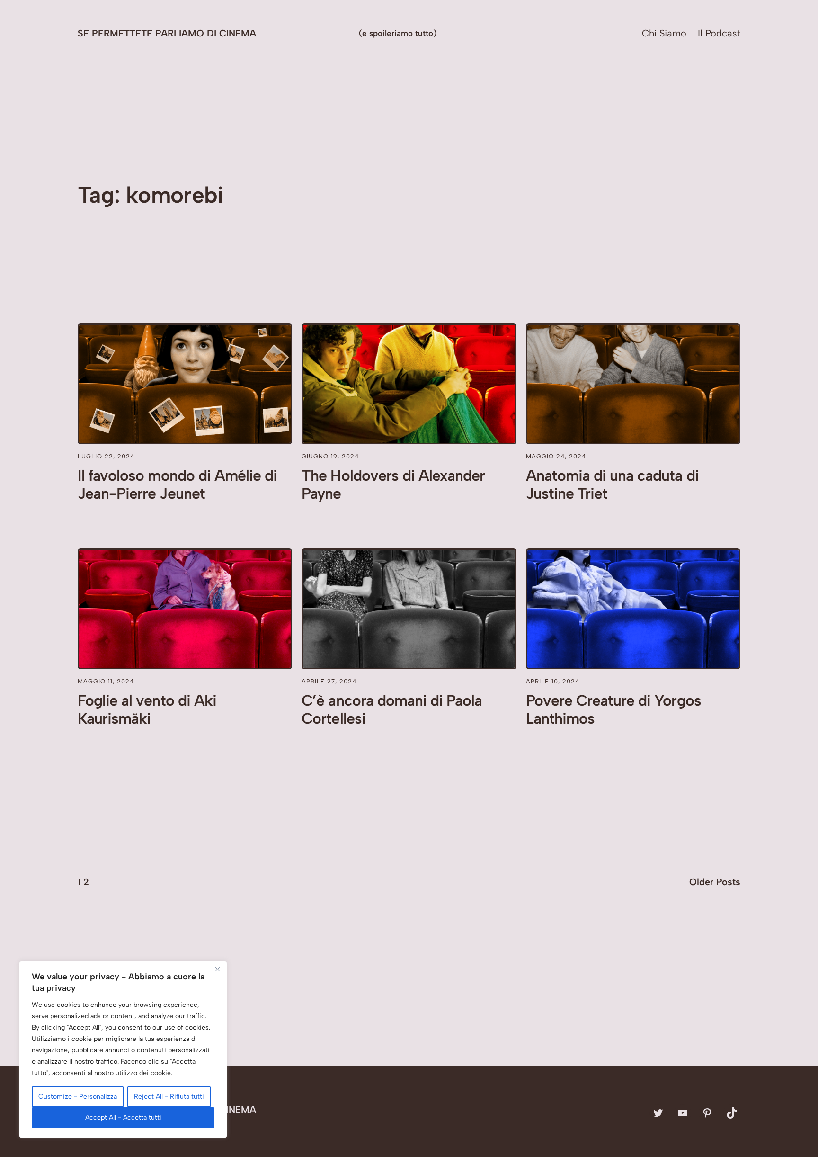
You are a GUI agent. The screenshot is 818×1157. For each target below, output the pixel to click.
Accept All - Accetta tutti (123, 1117)
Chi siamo (664, 33)
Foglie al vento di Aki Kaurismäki (147, 709)
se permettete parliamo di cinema (167, 33)
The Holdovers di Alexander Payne (393, 484)
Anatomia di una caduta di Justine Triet (612, 484)
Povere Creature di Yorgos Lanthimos (613, 709)
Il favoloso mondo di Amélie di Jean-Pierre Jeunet (177, 484)
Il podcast (719, 33)
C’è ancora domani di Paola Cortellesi (392, 709)
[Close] (217, 969)
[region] (123, 1049)
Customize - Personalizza (77, 1097)
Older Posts (714, 882)
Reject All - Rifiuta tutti (169, 1097)
